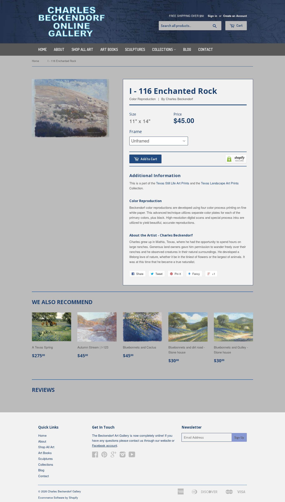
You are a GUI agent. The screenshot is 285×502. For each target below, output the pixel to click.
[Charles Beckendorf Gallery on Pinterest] (104, 455)
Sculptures (135, 49)
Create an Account (235, 16)
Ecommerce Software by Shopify (58, 497)
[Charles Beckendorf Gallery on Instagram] (123, 455)
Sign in (212, 16)
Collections (163, 49)
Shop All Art (82, 49)
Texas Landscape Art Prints (220, 183)
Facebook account (104, 445)
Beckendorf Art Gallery (113, 435)
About (59, 49)
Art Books (109, 49)
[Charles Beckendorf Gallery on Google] (113, 455)
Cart (239, 25)
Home (42, 49)
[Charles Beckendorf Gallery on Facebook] (95, 455)
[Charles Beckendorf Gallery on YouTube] (132, 455)
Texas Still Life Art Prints (172, 183)
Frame (135, 131)
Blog (187, 49)
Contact (205, 49)
